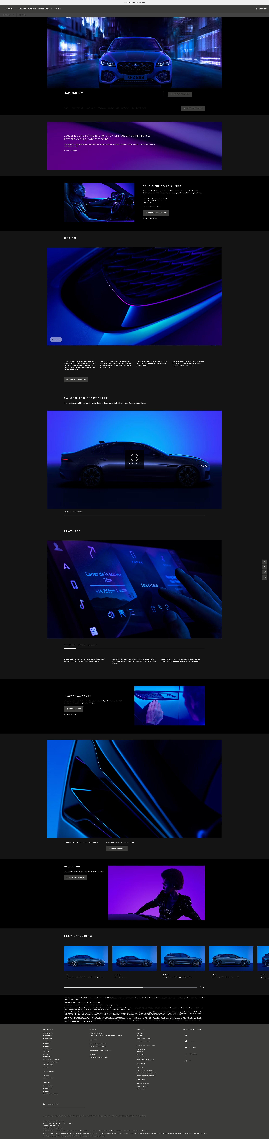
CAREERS (57, 1116)
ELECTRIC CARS (47, 1057)
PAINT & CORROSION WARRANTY (146, 1075)
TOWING (45, 1054)
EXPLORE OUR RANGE (96, 1033)
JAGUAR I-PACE (47, 1038)
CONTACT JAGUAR (142, 1086)
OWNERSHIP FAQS (48, 1064)
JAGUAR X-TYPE (47, 1086)
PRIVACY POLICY (81, 1116)
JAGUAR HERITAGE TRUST (50, 1094)
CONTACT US (113, 1116)
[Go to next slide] (218, 296)
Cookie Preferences (141, 1116)
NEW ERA (45, 1067)
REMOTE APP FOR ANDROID (98, 1046)
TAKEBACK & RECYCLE (143, 1041)
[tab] (68, 512)
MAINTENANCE (141, 1049)
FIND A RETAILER (141, 1089)
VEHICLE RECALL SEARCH (144, 1038)
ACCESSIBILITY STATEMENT (126, 1116)
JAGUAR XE (46, 1043)
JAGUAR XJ (46, 1091)
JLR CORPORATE (102, 1116)
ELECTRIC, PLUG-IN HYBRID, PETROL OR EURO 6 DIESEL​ (106, 1036)
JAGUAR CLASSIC (48, 1078)
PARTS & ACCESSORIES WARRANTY (147, 1073)
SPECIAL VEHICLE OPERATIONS (52, 1059)
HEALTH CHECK (141, 1054)
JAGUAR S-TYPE (47, 1088)
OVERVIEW (46, 1075)
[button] (22, 9)
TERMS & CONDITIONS (68, 1116)
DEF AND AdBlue (141, 1057)
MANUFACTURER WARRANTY (145, 1070)
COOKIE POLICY (91, 1116)
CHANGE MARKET (48, 1116)
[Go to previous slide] (51, 296)
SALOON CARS (47, 1049)
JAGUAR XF (46, 1046)
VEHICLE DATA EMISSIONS (50, 1062)
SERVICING (140, 1051)
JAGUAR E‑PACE (47, 1036)
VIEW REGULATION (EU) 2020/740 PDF (53, 1128)
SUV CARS (46, 1051)
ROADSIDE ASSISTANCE (143, 1083)
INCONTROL (93, 1054)
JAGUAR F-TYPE (47, 1041)
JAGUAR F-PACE (47, 1033)
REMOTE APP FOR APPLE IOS (98, 1044)
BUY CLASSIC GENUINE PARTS (145, 1059)
